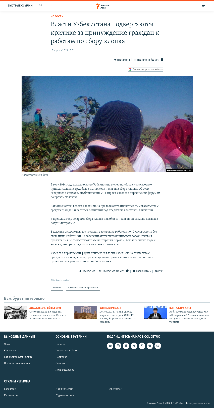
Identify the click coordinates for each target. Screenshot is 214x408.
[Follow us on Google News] (150, 346)
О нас (7, 344)
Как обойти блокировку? (18, 357)
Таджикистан (64, 389)
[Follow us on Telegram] (134, 346)
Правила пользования (17, 363)
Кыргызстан (11, 395)
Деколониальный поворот (45, 308)
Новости (57, 16)
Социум (60, 363)
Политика (61, 357)
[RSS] (157, 346)
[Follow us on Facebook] (126, 346)
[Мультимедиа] (204, 5)
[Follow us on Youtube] (110, 346)
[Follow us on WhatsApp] (142, 346)
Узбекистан (115, 389)
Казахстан (10, 389)
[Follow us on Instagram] (118, 346)
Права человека (65, 369)
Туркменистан (65, 395)
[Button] (122, 60)
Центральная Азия (110, 308)
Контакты (10, 350)
